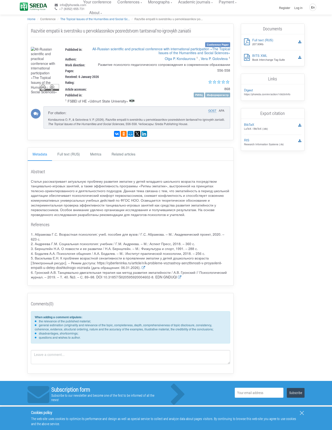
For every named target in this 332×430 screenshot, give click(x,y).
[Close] (302, 413)
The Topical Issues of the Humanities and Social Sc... (95, 19)
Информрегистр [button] (218, 95)
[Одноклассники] (124, 134)
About (94, 12)
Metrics (95, 154)
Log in (298, 8)
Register (284, 8)
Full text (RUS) (68, 154)
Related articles (123, 154)
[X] (137, 134)
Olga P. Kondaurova (180, 58)
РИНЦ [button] (199, 95)
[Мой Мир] (130, 134)
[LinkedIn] (144, 134)
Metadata (40, 154)
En (313, 7)
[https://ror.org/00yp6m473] (132, 101)
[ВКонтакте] (117, 134)
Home (31, 19)
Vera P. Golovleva (214, 58)
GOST (212, 110)
